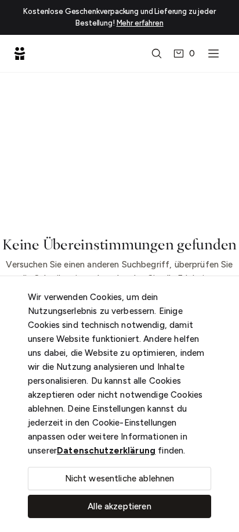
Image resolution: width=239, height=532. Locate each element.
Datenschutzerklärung (106, 450)
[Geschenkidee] (20, 53)
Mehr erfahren (140, 23)
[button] (156, 53)
